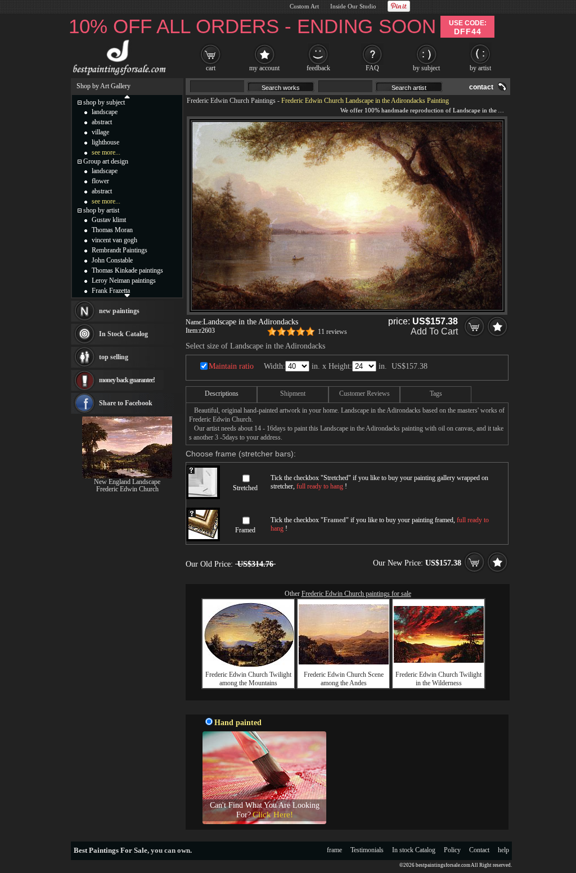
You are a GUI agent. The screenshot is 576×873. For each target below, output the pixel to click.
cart (210, 68)
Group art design (105, 161)
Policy (452, 850)
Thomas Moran (112, 230)
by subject (426, 68)
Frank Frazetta (111, 291)
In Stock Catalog (123, 334)
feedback (318, 68)
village (100, 132)
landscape (105, 112)
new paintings (119, 311)
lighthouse (105, 142)
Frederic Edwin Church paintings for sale (356, 594)
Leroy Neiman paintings (124, 280)
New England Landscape (127, 482)
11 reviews (332, 332)
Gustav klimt (109, 220)
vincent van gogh (114, 240)
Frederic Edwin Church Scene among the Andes (344, 679)
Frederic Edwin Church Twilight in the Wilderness (438, 679)
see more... (106, 152)
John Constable (112, 260)
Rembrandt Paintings (119, 250)
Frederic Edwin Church (127, 489)
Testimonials (367, 850)
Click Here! (273, 814)
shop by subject (104, 102)
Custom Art (304, 6)
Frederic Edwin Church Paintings (231, 101)
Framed (245, 530)
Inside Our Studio (353, 6)
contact (481, 87)
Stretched (245, 488)
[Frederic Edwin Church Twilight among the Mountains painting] (249, 664)
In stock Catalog (413, 850)
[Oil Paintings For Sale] (118, 75)
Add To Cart (434, 331)
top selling (113, 357)
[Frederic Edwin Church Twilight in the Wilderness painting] (439, 660)
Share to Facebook (125, 403)
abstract (102, 122)
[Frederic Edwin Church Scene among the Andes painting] (344, 662)
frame (334, 850)
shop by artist (101, 210)
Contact (479, 850)
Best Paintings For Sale (110, 850)
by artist (480, 68)
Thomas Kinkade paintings (127, 270)
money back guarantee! (127, 380)
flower (100, 181)
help (503, 850)
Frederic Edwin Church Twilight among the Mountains (248, 679)
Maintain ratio (231, 366)
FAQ (372, 68)
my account (264, 68)
